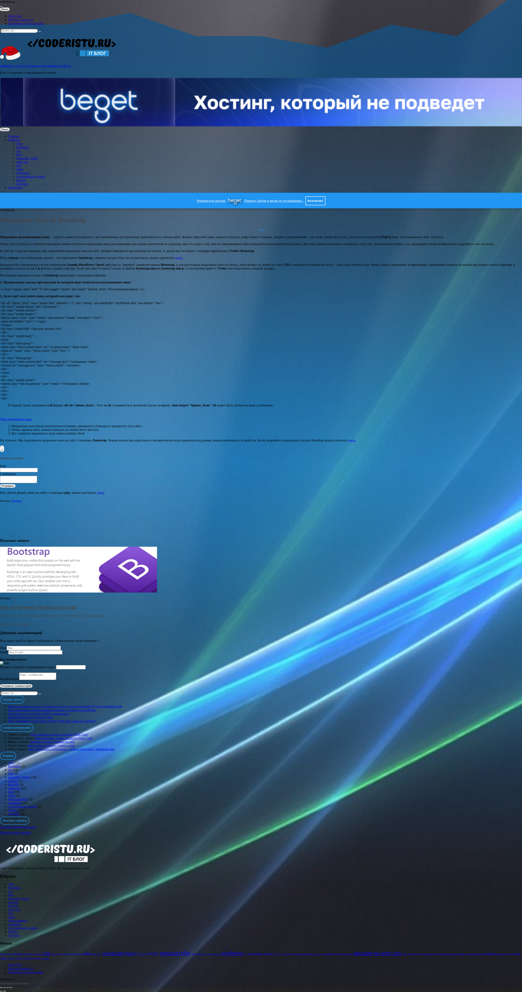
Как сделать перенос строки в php (51, 745)
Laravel (13, 781)
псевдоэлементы (442, 954)
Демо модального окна (16, 419)
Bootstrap (22, 147)
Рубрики (14, 140)
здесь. (179, 258)
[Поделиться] (4, 987)
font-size (55, 954)
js (138, 953)
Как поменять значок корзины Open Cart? (59, 734)
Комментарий (9, 679)
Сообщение (8, 474)
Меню (4, 9)
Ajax (19, 143)
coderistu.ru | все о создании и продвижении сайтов (35, 65)
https (94, 954)
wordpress (23, 173)
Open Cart (15, 16)
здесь (100, 492)
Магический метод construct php (30, 717)
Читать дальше (21, 623)
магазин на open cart (377, 953)
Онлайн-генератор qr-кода (18, 827)
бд (280, 954)
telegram (201, 954)
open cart (22, 162)
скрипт (490, 954)
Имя (3, 466)
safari (19, 169)
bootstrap (17, 953)
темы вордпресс (504, 954)
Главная (13, 136)
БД (245, 954)
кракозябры (327, 954)
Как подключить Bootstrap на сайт (38, 607)
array (9, 954)
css (18, 151)
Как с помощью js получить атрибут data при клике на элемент (52, 721)
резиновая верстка (475, 954)
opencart (170, 952)
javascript (113, 953)
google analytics (75, 954)
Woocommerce (18, 799)
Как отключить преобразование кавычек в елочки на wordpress (52, 710)
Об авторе (15, 187)
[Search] (40, 31)
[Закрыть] (1, 987)
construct (38, 954)
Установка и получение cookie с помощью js (39, 713)
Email (4, 652)
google (63, 954)
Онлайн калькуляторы (15, 832)
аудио (275, 954)
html (19, 154)
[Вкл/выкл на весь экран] (8, 987)
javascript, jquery (27, 158)
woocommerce (213, 954)
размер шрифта (458, 954)
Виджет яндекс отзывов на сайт (53, 741)
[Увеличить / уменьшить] (11, 987)
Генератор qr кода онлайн (26, 23)
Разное (21, 180)
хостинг (11, 958)
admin (3, 954)
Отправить (7, 485)
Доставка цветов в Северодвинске (14, 983)
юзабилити (29, 958)
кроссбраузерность (343, 954)
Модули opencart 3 (20, 19)
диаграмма (296, 954)
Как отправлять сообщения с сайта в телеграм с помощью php (71, 749)
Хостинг (22, 184)
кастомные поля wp (312, 954)
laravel (143, 954)
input (99, 954)
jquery (130, 953)
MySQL (13, 784)
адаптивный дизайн (259, 953)
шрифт (19, 958)
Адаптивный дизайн (30, 176)
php (18, 165)
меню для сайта (409, 954)
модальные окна (426, 954)
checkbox (28, 954)
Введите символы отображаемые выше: (27, 667)
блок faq (286, 954)
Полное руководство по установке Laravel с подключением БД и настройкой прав (65, 706)
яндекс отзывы (42, 958)
